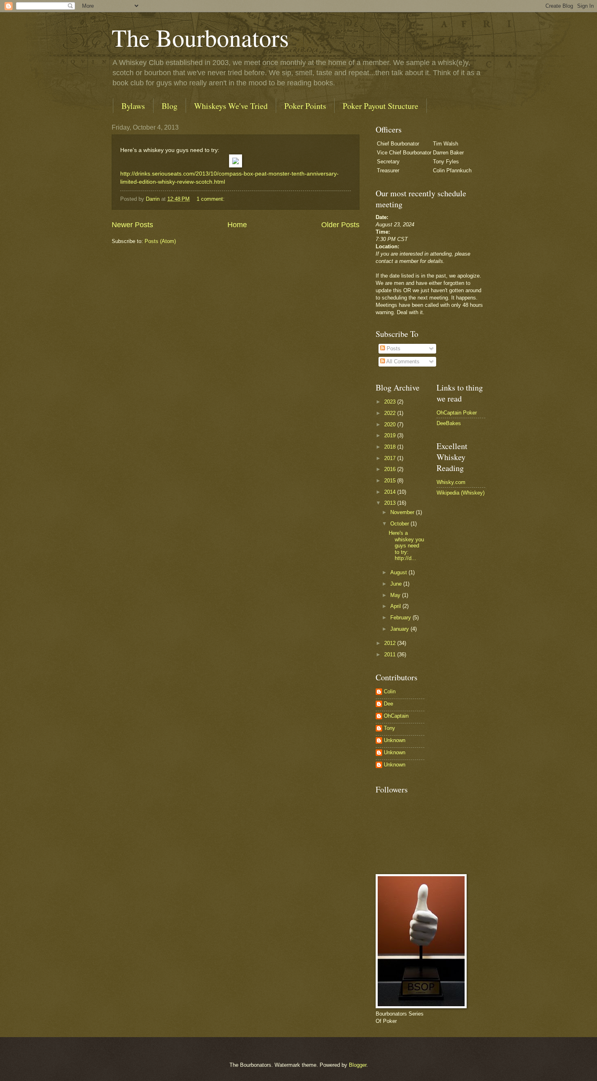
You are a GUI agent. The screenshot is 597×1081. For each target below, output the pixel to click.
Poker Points (305, 105)
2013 (390, 503)
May (396, 595)
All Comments (402, 361)
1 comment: (211, 199)
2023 (390, 402)
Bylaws (133, 105)
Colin (390, 691)
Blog (169, 105)
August (399, 572)
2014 (390, 492)
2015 (390, 481)
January (400, 629)
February (401, 617)
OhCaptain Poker (457, 413)
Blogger (357, 1065)
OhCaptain (396, 716)
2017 (390, 458)
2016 (390, 469)
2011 (390, 654)
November (403, 512)
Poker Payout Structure (380, 105)
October (400, 524)
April (396, 606)
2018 (390, 447)
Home (237, 225)
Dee (388, 704)
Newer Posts (132, 225)
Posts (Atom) (160, 241)
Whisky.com (451, 482)
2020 (390, 424)
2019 (390, 435)
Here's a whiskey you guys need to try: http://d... (406, 545)
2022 (390, 413)
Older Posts (340, 225)
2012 (390, 643)
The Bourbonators (200, 37)
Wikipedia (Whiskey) (461, 493)
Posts (392, 348)
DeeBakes (449, 423)
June (396, 584)
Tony (389, 728)
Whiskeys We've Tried (231, 105)
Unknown (394, 740)
